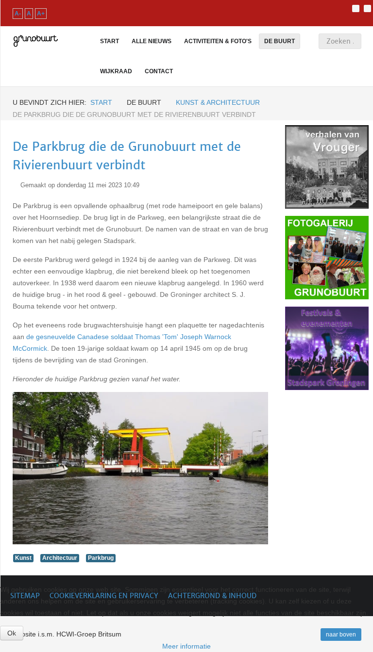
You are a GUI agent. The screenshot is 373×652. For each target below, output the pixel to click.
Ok (11, 633)
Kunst (23, 557)
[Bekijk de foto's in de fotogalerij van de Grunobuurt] (327, 257)
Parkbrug (101, 557)
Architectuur (59, 557)
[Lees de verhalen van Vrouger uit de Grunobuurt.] (327, 167)
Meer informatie (186, 646)
